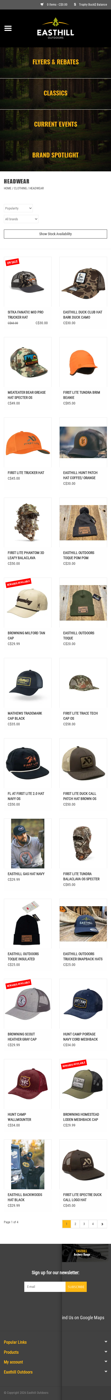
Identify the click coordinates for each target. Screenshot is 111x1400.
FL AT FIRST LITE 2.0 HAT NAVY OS (26, 796)
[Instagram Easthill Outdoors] (64, 1302)
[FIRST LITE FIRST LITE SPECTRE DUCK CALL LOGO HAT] (83, 1164)
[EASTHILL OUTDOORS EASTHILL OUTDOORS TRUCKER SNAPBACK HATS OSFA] (83, 924)
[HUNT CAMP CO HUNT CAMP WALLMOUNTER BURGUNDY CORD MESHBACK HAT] (28, 1084)
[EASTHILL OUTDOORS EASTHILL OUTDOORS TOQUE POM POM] (83, 523)
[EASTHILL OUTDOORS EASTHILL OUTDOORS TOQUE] (83, 603)
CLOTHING (20, 188)
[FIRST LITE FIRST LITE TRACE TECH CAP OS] (83, 683)
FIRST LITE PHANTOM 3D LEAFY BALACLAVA (26, 555)
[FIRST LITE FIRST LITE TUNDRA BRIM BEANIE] (83, 362)
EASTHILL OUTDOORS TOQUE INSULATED (23, 956)
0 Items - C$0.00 (57, 4)
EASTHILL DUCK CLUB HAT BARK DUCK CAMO (82, 314)
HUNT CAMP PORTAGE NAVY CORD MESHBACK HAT (80, 1037)
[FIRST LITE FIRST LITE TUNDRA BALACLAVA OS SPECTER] (83, 843)
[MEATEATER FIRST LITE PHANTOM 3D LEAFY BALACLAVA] (28, 523)
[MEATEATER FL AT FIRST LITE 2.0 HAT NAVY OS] (28, 763)
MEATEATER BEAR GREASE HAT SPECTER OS (27, 395)
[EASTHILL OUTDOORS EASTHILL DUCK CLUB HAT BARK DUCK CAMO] (83, 282)
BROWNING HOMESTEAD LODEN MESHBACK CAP (81, 1117)
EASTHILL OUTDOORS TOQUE (78, 635)
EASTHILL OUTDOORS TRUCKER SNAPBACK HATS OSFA (82, 957)
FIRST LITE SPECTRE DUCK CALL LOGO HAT (82, 1197)
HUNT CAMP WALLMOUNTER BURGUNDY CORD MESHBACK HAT (20, 1117)
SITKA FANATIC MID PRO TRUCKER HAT (25, 314)
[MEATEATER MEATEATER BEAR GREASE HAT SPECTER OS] (28, 362)
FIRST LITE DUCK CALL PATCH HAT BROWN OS (79, 796)
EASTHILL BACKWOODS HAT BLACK (25, 1197)
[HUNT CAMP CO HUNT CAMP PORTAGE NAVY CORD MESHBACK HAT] (83, 1004)
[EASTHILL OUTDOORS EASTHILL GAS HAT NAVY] (28, 843)
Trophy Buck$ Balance (93, 4)
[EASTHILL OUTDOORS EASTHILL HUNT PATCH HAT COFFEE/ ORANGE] (83, 442)
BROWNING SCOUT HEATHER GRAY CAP (22, 1036)
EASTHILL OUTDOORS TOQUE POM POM (78, 555)
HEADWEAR (36, 188)
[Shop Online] (63, 28)
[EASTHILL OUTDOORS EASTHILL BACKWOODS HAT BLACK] (28, 1164)
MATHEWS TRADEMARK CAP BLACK (25, 715)
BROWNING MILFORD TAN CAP (26, 635)
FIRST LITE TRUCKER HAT (26, 473)
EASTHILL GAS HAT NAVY (26, 874)
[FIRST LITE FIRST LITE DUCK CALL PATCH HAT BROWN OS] (83, 763)
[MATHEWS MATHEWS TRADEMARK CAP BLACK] (28, 683)
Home (7, 188)
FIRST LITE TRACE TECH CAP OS (80, 715)
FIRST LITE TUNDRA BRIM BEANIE (81, 395)
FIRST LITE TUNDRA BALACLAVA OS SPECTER (81, 876)
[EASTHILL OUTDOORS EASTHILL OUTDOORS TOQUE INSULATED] (28, 924)
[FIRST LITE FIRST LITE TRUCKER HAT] (28, 442)
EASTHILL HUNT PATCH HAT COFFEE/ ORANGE (80, 475)
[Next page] (102, 1224)
